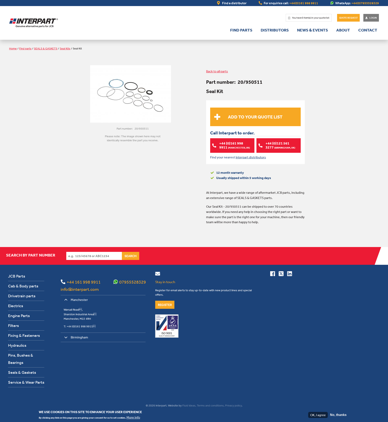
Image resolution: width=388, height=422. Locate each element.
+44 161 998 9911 (84, 282)
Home (13, 48)
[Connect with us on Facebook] (272, 274)
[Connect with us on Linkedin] (289, 274)
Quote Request (348, 17)
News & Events (312, 30)
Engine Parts (19, 315)
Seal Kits (65, 48)
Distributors (275, 30)
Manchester (79, 300)
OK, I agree (318, 415)
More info (133, 417)
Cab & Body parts (23, 286)
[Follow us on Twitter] (281, 274)
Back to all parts (217, 71)
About (343, 30)
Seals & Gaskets (22, 372)
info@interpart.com (80, 289)
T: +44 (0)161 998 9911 (80, 326)
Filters (13, 325)
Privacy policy (233, 405)
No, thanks (338, 415)
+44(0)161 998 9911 (303, 3)
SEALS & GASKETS (45, 48)
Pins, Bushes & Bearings (20, 359)
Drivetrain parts (21, 295)
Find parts (241, 30)
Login (373, 17)
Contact (367, 30)
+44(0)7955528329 (365, 3)
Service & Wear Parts (26, 382)
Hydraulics (17, 345)
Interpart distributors (251, 157)
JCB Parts (16, 276)
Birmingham (79, 337)
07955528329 (132, 282)
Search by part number (30, 255)
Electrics (15, 305)
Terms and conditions (210, 405)
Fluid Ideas (188, 405)
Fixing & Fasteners (24, 335)
